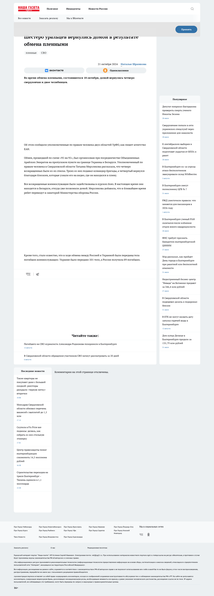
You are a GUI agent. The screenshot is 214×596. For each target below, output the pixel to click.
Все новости (24, 18)
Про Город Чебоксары (23, 527)
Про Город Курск (21, 530)
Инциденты (73, 8)
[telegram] (38, 274)
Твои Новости (19, 537)
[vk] (28, 274)
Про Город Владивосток (48, 537)
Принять (186, 29)
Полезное (52, 8)
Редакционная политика (97, 548)
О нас (53, 548)
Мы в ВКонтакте (75, 18)
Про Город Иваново (97, 527)
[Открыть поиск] (192, 9)
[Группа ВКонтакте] (54, 70)
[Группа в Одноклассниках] (116, 70)
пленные (31, 52)
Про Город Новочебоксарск (50, 527)
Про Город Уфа (70, 530)
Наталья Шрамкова (133, 64)
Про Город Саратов (97, 530)
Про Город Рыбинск (47, 530)
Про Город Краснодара (73, 537)
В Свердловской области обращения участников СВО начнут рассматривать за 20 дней (71, 357)
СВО (43, 52)
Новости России (98, 8)
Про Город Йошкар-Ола (123, 527)
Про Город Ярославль (73, 527)
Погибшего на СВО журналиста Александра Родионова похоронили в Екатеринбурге (70, 346)
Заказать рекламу (48, 18)
